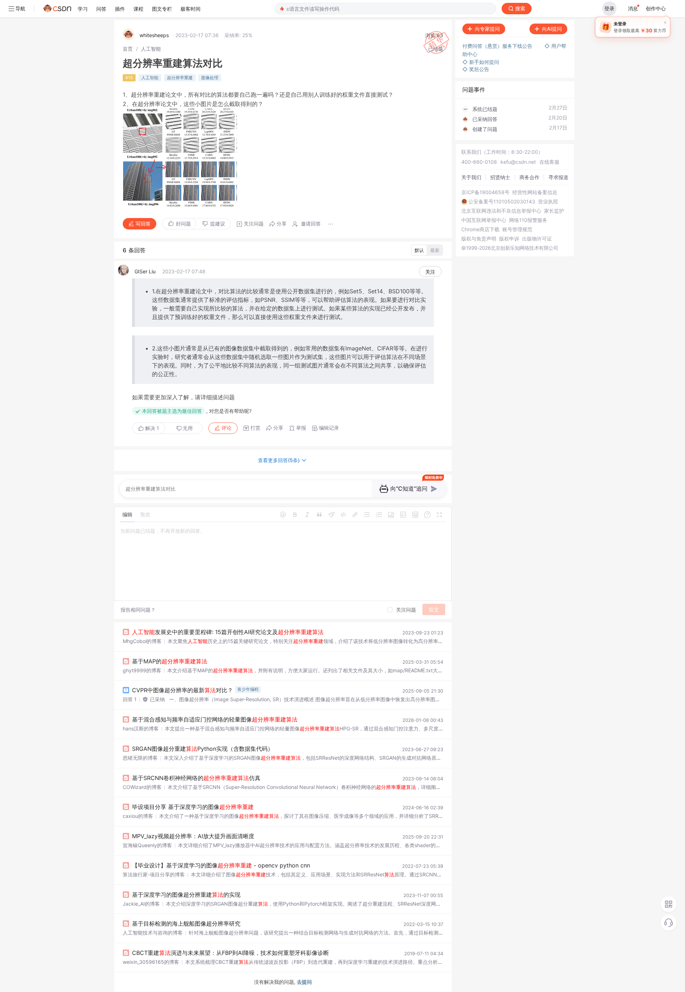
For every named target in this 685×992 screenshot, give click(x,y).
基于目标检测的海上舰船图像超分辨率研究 (186, 923)
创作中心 (656, 8)
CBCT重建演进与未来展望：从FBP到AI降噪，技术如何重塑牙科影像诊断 (230, 952)
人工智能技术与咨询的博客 (153, 933)
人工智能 (151, 49)
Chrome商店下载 (480, 229)
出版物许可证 (537, 239)
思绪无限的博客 (140, 758)
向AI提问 (552, 29)
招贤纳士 (500, 177)
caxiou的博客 (138, 816)
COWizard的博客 (142, 787)
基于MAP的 (169, 661)
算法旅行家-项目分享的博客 (154, 874)
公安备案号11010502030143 (501, 201)
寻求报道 (558, 177)
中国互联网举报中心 (483, 220)
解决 (151, 428)
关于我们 (471, 177)
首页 (128, 49)
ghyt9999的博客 (142, 670)
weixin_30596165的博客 (151, 962)
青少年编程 (248, 689)
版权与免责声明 (478, 239)
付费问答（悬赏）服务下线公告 (498, 46)
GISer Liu (145, 271)
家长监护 (554, 211)
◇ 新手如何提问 (480, 62)
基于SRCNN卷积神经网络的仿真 (196, 777)
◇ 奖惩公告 (475, 69)
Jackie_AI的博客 (141, 904)
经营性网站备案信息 (534, 192)
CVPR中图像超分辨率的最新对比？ (182, 690)
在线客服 (549, 162)
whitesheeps (154, 35)
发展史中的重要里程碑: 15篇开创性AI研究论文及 (228, 632)
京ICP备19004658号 (485, 192)
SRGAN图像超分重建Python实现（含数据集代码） (202, 748)
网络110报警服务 (528, 220)
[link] (128, 49)
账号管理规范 (517, 229)
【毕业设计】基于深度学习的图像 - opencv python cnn (221, 865)
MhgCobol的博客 (142, 641)
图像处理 (209, 77)
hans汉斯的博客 (141, 728)
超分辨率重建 (180, 77)
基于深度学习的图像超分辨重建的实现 (186, 894)
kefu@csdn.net (518, 162)
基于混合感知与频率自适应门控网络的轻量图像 (215, 719)
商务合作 (529, 177)
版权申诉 (509, 239)
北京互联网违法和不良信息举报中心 (501, 211)
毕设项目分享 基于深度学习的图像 (193, 806)
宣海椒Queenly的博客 (147, 845)
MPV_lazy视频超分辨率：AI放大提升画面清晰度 (193, 836)
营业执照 (548, 201)
